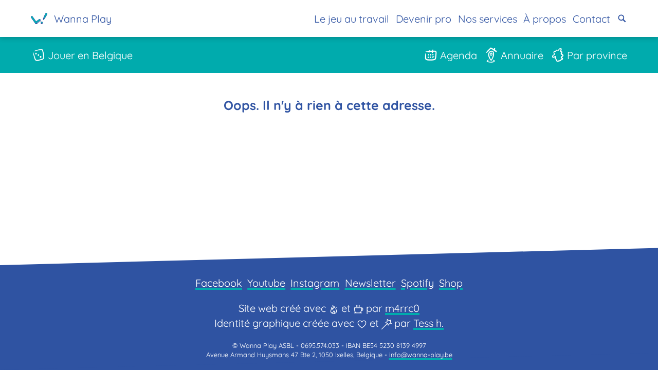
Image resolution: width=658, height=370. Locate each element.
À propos (544, 18)
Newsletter (370, 282)
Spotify (417, 282)
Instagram (314, 282)
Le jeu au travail (351, 18)
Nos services (487, 18)
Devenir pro (423, 18)
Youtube (266, 282)
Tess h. (428, 323)
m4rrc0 (402, 308)
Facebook (218, 282)
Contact (591, 18)
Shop (451, 282)
